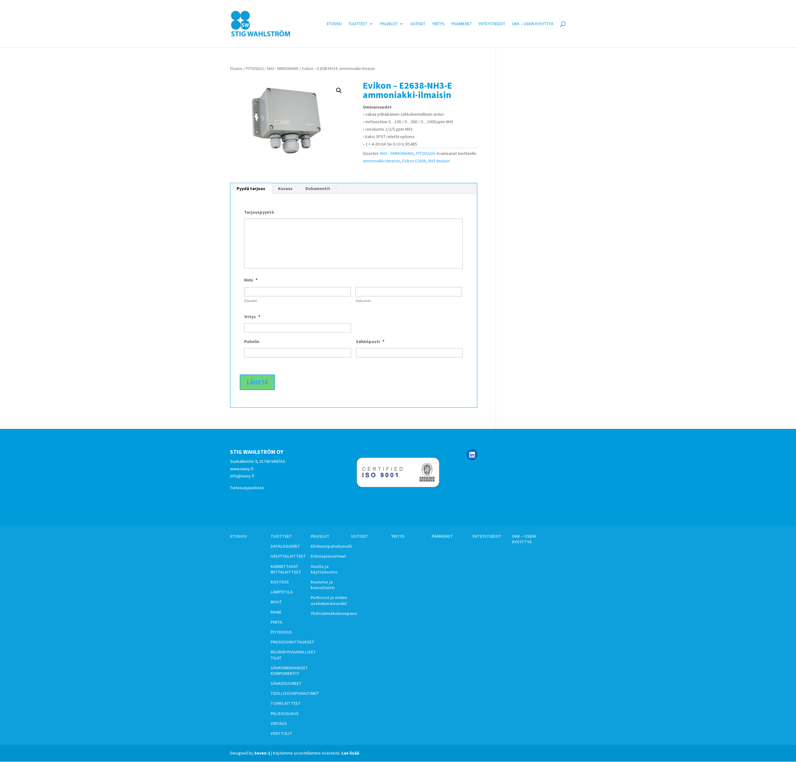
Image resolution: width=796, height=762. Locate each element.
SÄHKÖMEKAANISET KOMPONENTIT (289, 670)
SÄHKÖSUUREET (286, 683)
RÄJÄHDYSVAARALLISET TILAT (293, 654)
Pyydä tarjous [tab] (251, 188)
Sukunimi (363, 301)
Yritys (438, 23)
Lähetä (257, 382)
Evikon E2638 (414, 161)
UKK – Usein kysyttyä (532, 23)
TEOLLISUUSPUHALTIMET (295, 693)
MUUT (276, 602)
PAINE (276, 612)
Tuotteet (358, 23)
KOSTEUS (280, 582)
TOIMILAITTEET (286, 703)
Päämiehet (461, 23)
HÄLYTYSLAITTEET (288, 556)
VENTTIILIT (281, 733)
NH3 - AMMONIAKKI (282, 68)
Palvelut (388, 23)
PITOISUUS (255, 68)
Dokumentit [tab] (317, 188)
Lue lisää (350, 753)
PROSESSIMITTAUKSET (292, 642)
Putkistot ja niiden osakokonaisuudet (329, 600)
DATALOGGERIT (285, 546)
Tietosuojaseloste (247, 487)
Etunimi (250, 301)
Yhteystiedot (492, 23)
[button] (339, 90)
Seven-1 (262, 753)
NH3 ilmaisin (439, 161)
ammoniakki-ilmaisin (381, 161)
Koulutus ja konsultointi (323, 584)
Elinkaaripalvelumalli (331, 546)
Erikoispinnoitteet (328, 556)
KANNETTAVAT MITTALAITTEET (286, 569)
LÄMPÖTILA (282, 592)
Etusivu (334, 23)
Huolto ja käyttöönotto (324, 569)
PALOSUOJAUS (284, 713)
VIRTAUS (279, 723)
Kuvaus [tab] (285, 188)
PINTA (276, 622)
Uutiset (417, 23)
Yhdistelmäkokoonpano (334, 613)
